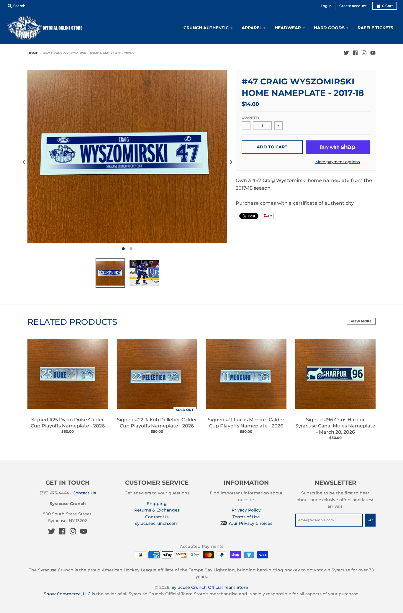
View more (361, 321)
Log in (326, 6)
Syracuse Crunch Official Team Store (209, 587)
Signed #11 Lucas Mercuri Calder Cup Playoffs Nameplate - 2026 (246, 423)
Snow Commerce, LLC (67, 593)
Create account (353, 6)
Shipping (157, 503)
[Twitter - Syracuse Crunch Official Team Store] (346, 52)
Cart (387, 6)
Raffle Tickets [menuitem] (375, 27)
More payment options (337, 161)
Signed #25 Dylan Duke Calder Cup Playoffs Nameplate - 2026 (68, 423)
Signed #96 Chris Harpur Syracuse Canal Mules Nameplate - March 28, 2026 (335, 426)
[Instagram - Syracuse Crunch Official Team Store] (364, 52)
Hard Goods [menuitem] (329, 27)
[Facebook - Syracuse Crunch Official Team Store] (355, 52)
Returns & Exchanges (157, 510)
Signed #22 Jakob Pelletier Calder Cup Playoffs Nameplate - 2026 (157, 423)
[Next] (230, 162)
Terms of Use (246, 516)
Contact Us (84, 493)
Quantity (250, 118)
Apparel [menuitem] (252, 27)
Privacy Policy (246, 510)
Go (370, 520)
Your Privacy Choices (249, 523)
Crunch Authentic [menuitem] (206, 27)
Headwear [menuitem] (288, 27)
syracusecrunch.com (156, 523)
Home (32, 53)
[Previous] (23, 162)
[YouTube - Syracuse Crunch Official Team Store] (373, 52)
